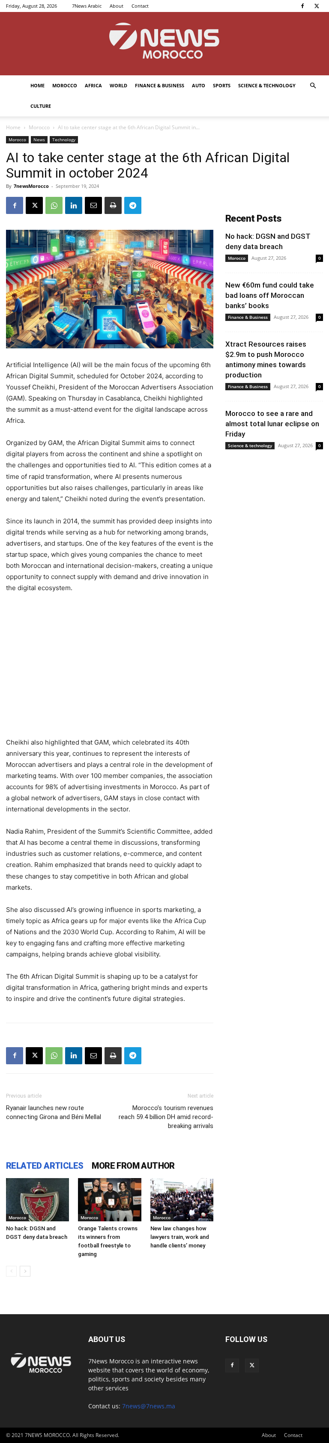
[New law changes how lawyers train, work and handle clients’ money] (181, 1199)
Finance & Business (159, 85)
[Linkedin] (73, 205)
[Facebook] (302, 6)
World (118, 85)
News (39, 140)
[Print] (113, 205)
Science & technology (267, 85)
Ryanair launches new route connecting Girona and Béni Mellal (53, 1112)
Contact (140, 6)
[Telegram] (132, 205)
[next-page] (25, 1271)
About (116, 6)
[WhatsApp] (54, 205)
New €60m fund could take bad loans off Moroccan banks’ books (269, 295)
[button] (312, 86)
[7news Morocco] (164, 43)
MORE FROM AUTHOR (133, 1166)
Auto (198, 85)
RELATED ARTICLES (44, 1166)
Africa (93, 85)
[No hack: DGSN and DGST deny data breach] (37, 1199)
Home (37, 85)
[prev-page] (11, 1271)
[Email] (93, 205)
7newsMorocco (31, 186)
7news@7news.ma (148, 1406)
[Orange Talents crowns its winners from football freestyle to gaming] (109, 1199)
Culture (40, 106)
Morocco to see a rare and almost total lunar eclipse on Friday (272, 423)
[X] (316, 6)
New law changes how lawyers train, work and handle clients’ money (179, 1237)
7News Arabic (87, 6)
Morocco (64, 85)
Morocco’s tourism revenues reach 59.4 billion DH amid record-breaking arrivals (166, 1117)
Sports (221, 85)
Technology (63, 140)
